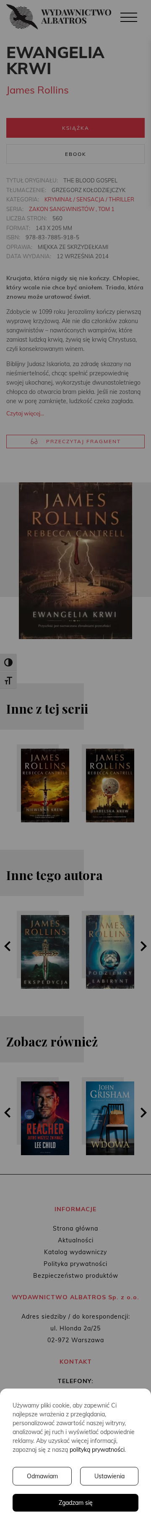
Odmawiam (42, 1476)
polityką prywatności (97, 1449)
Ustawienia (109, 1476)
